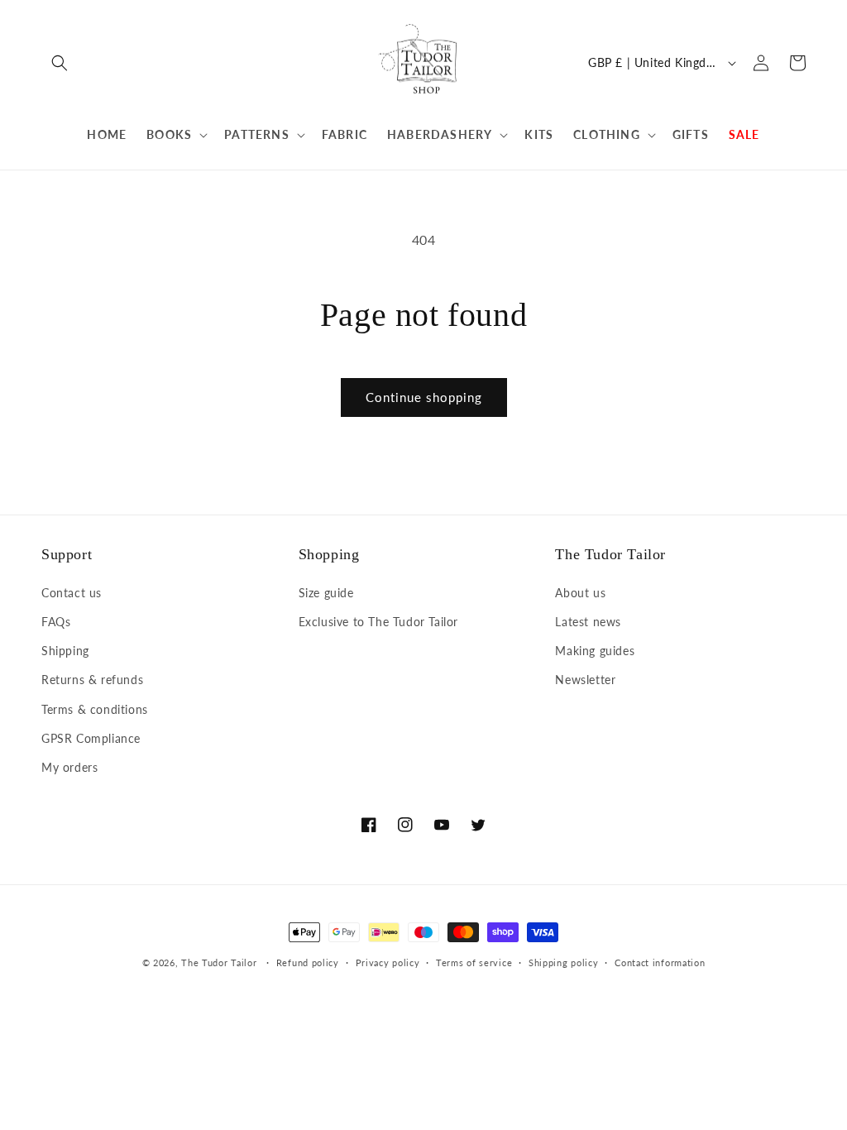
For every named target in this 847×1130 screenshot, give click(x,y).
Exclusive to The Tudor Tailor (378, 622)
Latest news (588, 622)
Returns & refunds (92, 680)
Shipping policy (564, 962)
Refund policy (307, 962)
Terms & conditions (94, 709)
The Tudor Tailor (218, 962)
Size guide (326, 593)
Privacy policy (388, 962)
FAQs (55, 622)
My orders (69, 767)
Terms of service (474, 962)
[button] (59, 63)
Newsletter (585, 680)
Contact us (71, 593)
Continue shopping (424, 397)
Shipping (65, 651)
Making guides (594, 651)
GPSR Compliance (91, 738)
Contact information (660, 962)
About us (580, 593)
